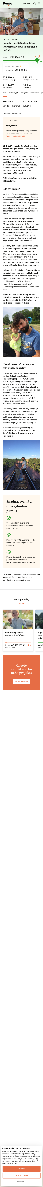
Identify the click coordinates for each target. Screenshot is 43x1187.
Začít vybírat (21, 681)
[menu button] (38, 3)
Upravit (20, 1182)
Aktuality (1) (13, 93)
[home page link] (7, 4)
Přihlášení (27, 3)
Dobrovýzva (34, 93)
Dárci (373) (24, 93)
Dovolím (21, 1169)
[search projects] (34, 3)
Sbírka (5, 93)
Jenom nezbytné (21, 1175)
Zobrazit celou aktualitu (16, 136)
